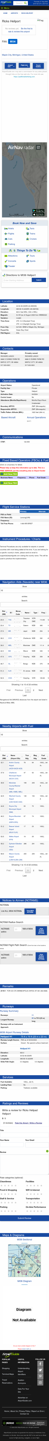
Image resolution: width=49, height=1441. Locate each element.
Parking (11, 244)
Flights (11, 233)
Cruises (33, 238)
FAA (4, 41)
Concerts (12, 261)
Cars (10, 238)
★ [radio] (1, 1185)
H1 (33, 1015)
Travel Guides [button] (38, 66)
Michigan (16, 54)
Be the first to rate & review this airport (20, 30)
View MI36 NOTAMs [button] (30, 911)
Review (3, 1152)
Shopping (6, 1368)
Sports (32, 261)
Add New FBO (10, 474)
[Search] (25, 3)
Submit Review (24, 1218)
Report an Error (37, 1411)
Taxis (31, 228)
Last (25, 695)
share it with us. (26, 1349)
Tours (32, 255)
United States (28, 54)
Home (5, 13)
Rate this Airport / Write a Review (28, 1123)
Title (2, 1130)
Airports (14, 13)
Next (41, 690)
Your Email (29, 1140)
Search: (24, 600)
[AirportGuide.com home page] (6, 2)
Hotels (11, 228)
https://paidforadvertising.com (24, 76)
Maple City (6, 54)
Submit (38, 280)
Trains (32, 233)
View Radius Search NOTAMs (41, 930)
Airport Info (10, 66)
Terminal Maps (8, 1374)
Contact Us (24, 1413)
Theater (11, 266)
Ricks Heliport (27, 13)
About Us (14, 1411)
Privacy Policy (24, 1411)
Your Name (4, 1140)
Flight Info (24, 65)
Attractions (12, 255)
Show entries (24, 591)
